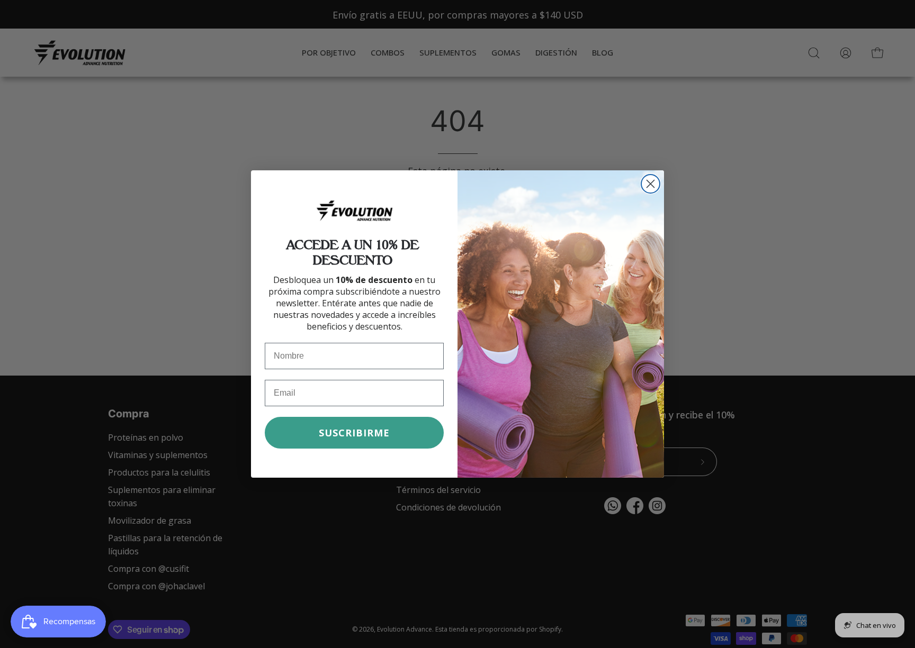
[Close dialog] (650, 184)
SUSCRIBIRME (354, 432)
